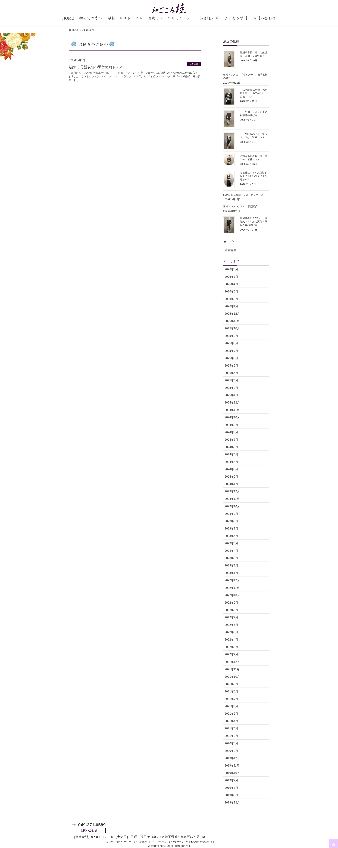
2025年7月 (231, 350)
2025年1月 (231, 395)
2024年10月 (232, 417)
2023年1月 (231, 572)
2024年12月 (232, 402)
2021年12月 (232, 661)
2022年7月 (231, 617)
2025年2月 (231, 387)
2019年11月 (232, 765)
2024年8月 (231, 432)
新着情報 (193, 64)
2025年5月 (231, 365)
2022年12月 (232, 580)
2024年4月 (231, 461)
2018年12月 (232, 802)
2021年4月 (231, 721)
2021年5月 (231, 713)
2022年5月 (231, 632)
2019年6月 (231, 787)
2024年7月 (231, 439)
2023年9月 (231, 513)
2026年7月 (231, 276)
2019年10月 (232, 772)
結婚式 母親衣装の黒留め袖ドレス (96, 67)
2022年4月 (231, 639)
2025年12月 (232, 313)
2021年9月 (231, 684)
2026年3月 (231, 291)
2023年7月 (231, 528)
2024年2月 (231, 476)
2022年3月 (231, 646)
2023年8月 (231, 521)
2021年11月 (232, 669)
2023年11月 (232, 498)
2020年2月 (231, 750)
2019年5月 (231, 795)
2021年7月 (231, 698)
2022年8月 (231, 610)
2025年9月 (231, 335)
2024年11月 (232, 409)
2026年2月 (231, 298)
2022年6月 (231, 624)
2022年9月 (231, 602)
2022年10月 (232, 595)
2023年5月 (231, 543)
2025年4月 (231, 372)
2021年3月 (231, 728)
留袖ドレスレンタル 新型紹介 (240, 206)
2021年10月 (232, 676)
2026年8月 (231, 269)
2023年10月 (232, 506)
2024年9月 (231, 424)
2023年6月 (231, 535)
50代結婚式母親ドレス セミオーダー (244, 194)
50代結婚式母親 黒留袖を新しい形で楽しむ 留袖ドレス (253, 93)
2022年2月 (231, 654)
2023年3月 (231, 558)
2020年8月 (231, 743)
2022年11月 (232, 587)
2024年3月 (231, 469)
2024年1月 (231, 484)
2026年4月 (231, 284)
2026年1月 (231, 306)
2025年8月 (231, 343)
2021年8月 (231, 691)
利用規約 (195, 841)
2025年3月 (231, 380)
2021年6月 (231, 706)
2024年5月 (231, 454)
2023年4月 (231, 550)
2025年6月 (231, 358)
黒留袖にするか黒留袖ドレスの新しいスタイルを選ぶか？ (253, 176)
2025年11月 (232, 321)
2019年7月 (231, 780)
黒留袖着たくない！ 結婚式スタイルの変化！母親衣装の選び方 (253, 221)
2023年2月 (231, 565)
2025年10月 (232, 328)
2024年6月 (231, 447)
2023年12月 (232, 491)
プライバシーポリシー (177, 841)
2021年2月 (231, 735)
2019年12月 (232, 758)
